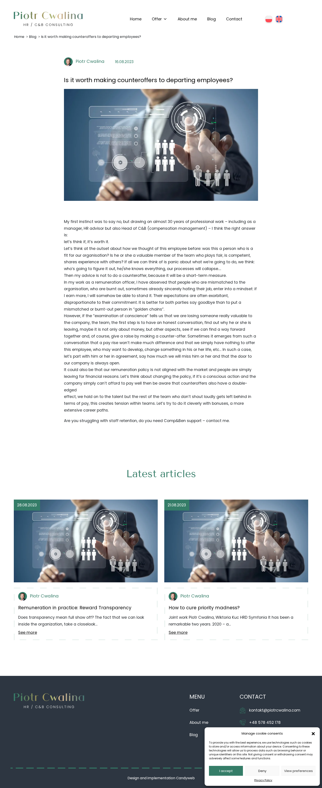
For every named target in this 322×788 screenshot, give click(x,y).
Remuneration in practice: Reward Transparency (74, 607)
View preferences (298, 771)
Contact (234, 19)
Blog (211, 19)
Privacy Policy (263, 780)
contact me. (218, 420)
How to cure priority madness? (204, 607)
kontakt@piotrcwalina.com (274, 710)
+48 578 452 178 (265, 722)
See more (27, 632)
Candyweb (185, 778)
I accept (226, 771)
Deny (262, 771)
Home (136, 19)
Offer (157, 19)
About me (187, 19)
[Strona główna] (48, 19)
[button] (313, 733)
